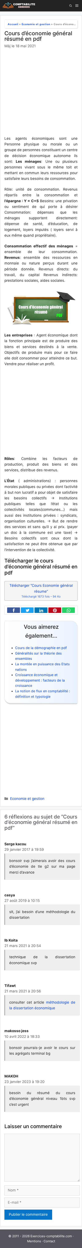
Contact (49, 1241)
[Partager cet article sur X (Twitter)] (26, 610)
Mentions (34, 1241)
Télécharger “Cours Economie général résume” (41, 590)
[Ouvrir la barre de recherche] (71, 5)
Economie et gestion (36, 24)
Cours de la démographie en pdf (41, 648)
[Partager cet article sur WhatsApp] (67, 610)
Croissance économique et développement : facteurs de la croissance (40, 680)
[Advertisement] (41, 93)
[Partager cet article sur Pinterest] (54, 610)
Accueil (13, 24)
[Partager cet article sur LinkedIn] (40, 610)
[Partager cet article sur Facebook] (12, 610)
